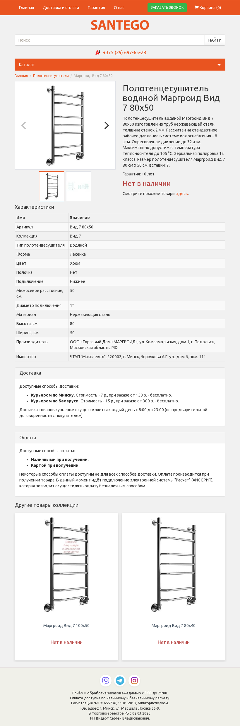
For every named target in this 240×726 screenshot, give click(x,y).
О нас (119, 7)
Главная (26, 7)
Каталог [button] (27, 64)
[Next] (106, 125)
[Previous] (24, 125)
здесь (182, 193)
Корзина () (210, 7)
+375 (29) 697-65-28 (124, 52)
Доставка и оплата (61, 7)
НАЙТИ (215, 40)
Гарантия (96, 7)
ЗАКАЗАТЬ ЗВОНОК (167, 7)
